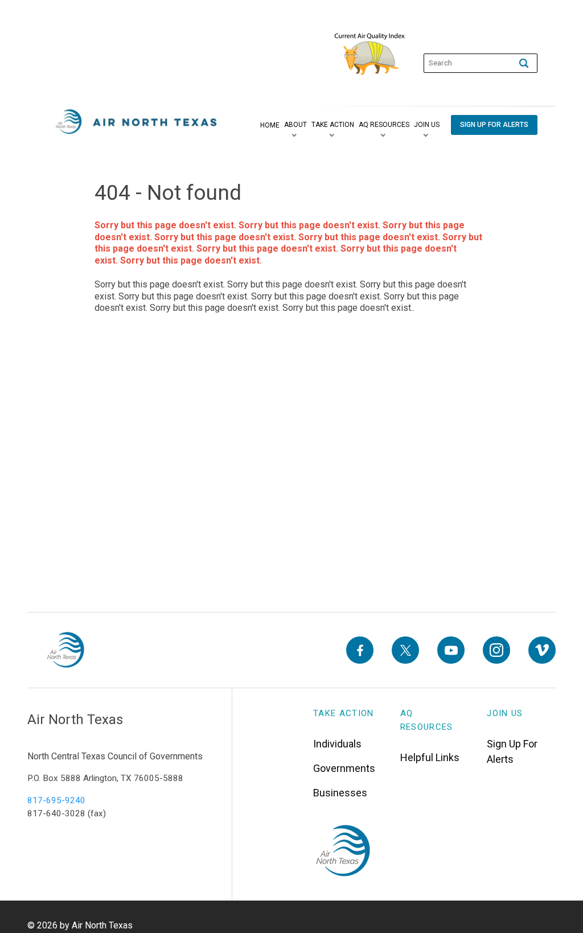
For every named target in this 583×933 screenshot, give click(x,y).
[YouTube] (451, 650)
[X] (405, 650)
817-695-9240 (56, 800)
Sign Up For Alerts (512, 751)
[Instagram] (496, 650)
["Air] (137, 122)
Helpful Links (429, 757)
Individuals (337, 744)
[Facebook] (359, 650)
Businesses (340, 793)
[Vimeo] (542, 650)
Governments (344, 768)
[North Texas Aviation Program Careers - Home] (65, 650)
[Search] (524, 63)
